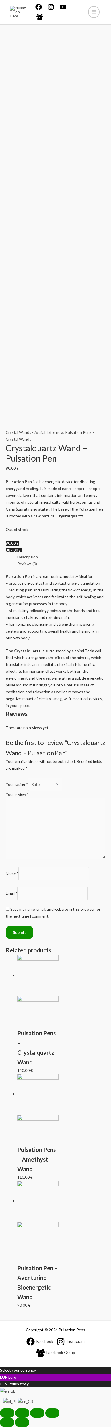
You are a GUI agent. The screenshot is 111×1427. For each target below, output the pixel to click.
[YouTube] (63, 7)
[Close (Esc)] (7, 1413)
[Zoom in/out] (52, 1413)
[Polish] (10, 1400)
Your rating (17, 784)
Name (12, 873)
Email (11, 893)
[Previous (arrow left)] (7, 1422)
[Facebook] (39, 7)
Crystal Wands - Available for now (34, 432)
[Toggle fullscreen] (37, 1413)
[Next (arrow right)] (22, 1422)
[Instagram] (51, 7)
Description (27, 556)
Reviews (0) (27, 563)
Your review (17, 794)
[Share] (22, 1413)
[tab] (61, 557)
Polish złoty (18, 1383)
